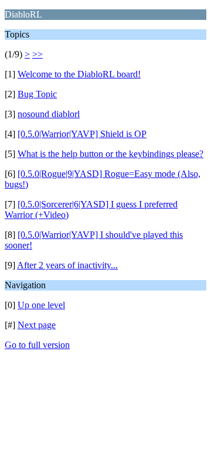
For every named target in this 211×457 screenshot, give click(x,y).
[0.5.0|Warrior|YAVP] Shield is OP (82, 134)
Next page (37, 325)
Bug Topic (37, 94)
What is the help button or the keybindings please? (110, 154)
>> (37, 54)
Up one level (41, 305)
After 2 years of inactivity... (67, 265)
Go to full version (37, 345)
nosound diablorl (49, 114)
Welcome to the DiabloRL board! (79, 74)
